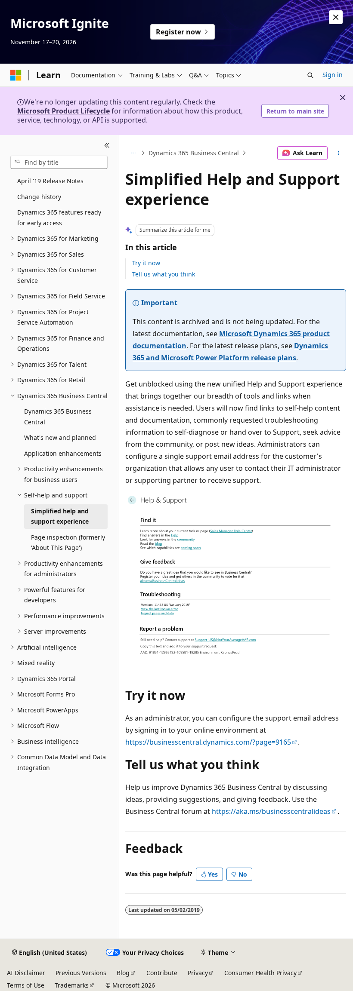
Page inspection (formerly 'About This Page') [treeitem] (68, 542)
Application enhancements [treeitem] (63, 453)
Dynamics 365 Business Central (194, 153)
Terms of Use (25, 985)
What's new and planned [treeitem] (60, 437)
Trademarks (72, 985)
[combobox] (59, 162)
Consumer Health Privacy (260, 973)
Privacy (198, 973)
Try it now (146, 263)
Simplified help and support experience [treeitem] (60, 516)
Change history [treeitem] (39, 197)
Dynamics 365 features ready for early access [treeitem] (59, 217)
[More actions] (338, 153)
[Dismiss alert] (336, 17)
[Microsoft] (16, 75)
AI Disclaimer (26, 973)
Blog (123, 973)
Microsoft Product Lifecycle (63, 111)
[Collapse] (107, 145)
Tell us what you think (163, 274)
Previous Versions (81, 973)
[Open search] (310, 75)
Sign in (332, 75)
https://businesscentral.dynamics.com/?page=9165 (208, 742)
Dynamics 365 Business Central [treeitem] (58, 416)
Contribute (161, 973)
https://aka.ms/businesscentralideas (271, 811)
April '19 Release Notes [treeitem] (50, 181)
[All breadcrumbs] (132, 153)
